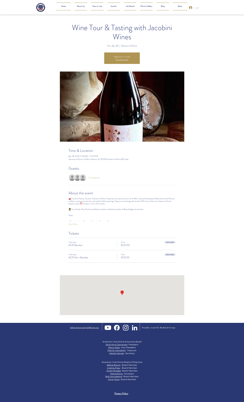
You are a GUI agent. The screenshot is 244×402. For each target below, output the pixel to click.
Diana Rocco (116, 374)
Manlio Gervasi (116, 353)
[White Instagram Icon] (125, 327)
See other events (122, 59)
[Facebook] (117, 327)
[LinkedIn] (134, 327)
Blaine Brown (113, 365)
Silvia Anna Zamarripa (116, 344)
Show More (73, 224)
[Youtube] (108, 327)
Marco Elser (114, 347)
